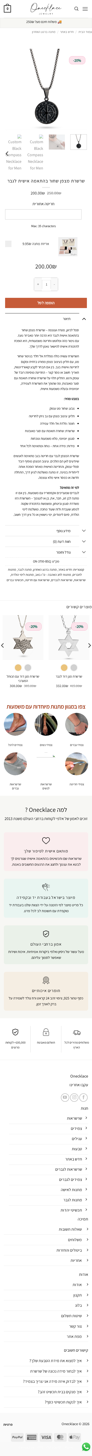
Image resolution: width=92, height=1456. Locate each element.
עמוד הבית (85, 32)
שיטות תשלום (71, 1315)
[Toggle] (84, 318)
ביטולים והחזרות (69, 1250)
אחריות (76, 1260)
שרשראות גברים (15, 786)
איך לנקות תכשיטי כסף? (63, 1402)
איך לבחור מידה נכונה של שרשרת (56, 1371)
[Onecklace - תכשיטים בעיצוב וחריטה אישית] (46, 9)
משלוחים (75, 1239)
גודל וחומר (63, 552)
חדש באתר (67, 32)
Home (69, 1447)
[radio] (74, 667)
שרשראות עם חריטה (37, 580)
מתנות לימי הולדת (22, 574)
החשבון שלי (54, 1447)
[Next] (7, 154)
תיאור (67, 318)
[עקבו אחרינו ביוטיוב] (65, 1097)
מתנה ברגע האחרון (43, 32)
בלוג (78, 1305)
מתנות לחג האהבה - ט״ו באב (53, 574)
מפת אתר (74, 1336)
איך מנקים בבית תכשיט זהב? (60, 1391)
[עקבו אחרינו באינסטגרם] (74, 1097)
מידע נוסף (63, 530)
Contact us (26, 1447)
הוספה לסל (46, 302)
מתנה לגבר (25, 569)
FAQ (40, 1447)
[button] (85, 9)
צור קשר (75, 1326)
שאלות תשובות (70, 1229)
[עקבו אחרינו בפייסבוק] (83, 1097)
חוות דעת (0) (62, 541)
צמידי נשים (46, 745)
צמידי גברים (77, 745)
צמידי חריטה (77, 784)
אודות (77, 1284)
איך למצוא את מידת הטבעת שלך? (55, 1360)
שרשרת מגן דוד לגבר (69, 676)
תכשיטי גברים (15, 580)
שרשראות (80, 580)
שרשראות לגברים (61, 580)
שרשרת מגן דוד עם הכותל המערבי (23, 678)
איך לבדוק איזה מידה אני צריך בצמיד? (52, 1381)
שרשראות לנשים (46, 786)
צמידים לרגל (15, 745)
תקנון (77, 1295)
